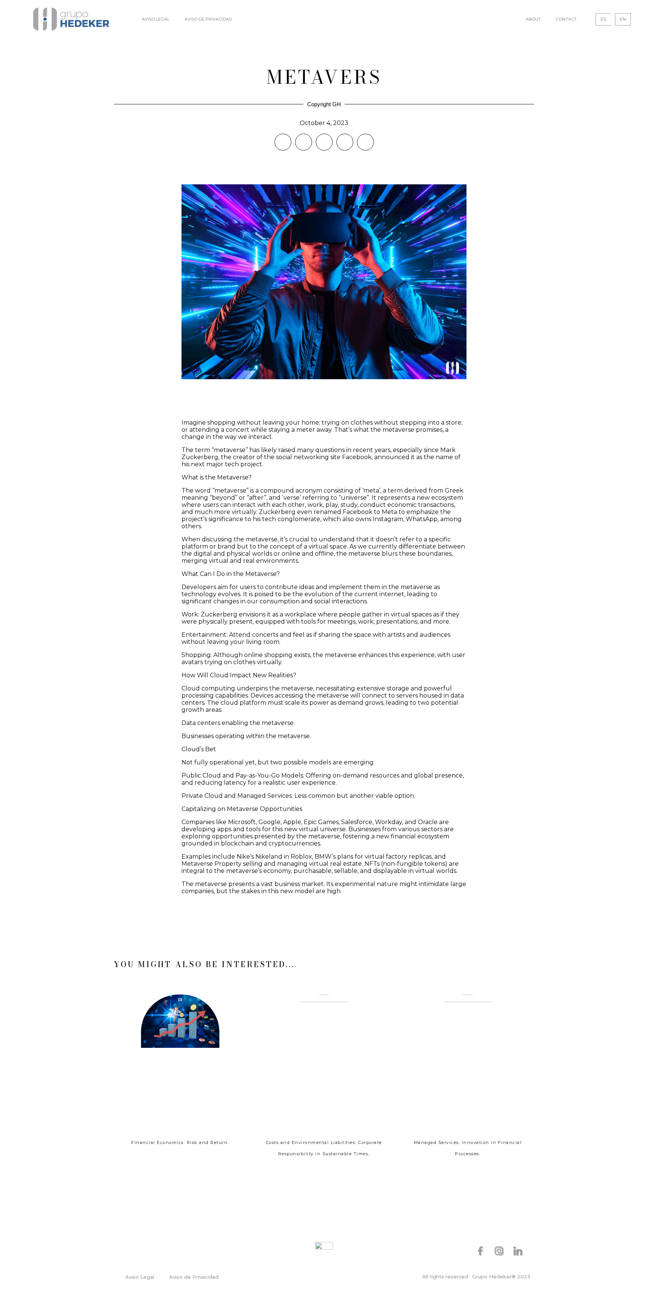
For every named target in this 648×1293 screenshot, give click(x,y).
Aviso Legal (156, 19)
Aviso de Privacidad (208, 19)
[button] (282, 142)
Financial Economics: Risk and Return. (180, 1142)
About (533, 19)
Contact (566, 19)
